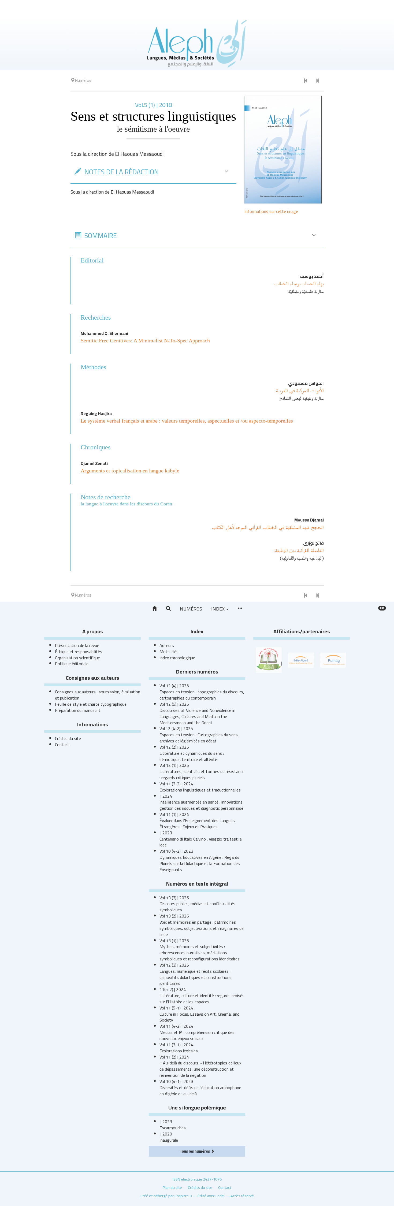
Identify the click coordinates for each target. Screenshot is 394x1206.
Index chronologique (177, 658)
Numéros (191, 608)
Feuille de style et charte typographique (91, 704)
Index (218, 608)
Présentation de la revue (77, 645)
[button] (168, 609)
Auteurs (166, 645)
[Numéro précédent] (306, 81)
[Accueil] (154, 609)
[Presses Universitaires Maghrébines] (333, 660)
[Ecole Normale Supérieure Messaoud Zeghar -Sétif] (269, 660)
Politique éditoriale (71, 664)
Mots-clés (169, 652)
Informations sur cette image (271, 211)
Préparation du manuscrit (78, 710)
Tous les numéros (195, 1151)
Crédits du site (68, 738)
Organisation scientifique (77, 658)
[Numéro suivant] (318, 81)
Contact (62, 745)
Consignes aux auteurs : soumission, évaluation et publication (97, 695)
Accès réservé (242, 1195)
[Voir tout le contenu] (239, 609)
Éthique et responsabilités (78, 652)
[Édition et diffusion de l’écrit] (301, 660)
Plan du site (172, 1187)
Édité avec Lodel (211, 1195)
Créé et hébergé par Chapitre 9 (166, 1195)
